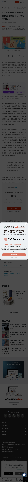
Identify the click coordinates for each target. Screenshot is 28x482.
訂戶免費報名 (14, 254)
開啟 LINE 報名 (14, 257)
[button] (26, 224)
